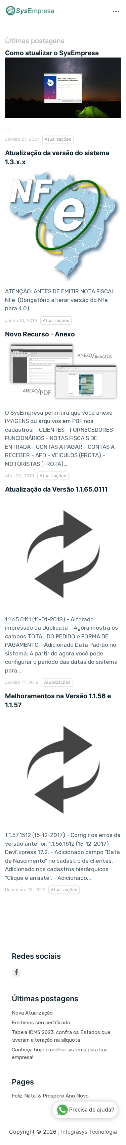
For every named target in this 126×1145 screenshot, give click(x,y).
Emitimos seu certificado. (41, 1023)
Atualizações (58, 139)
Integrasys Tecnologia (89, 1131)
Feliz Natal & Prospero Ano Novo (50, 1096)
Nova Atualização (32, 1013)
